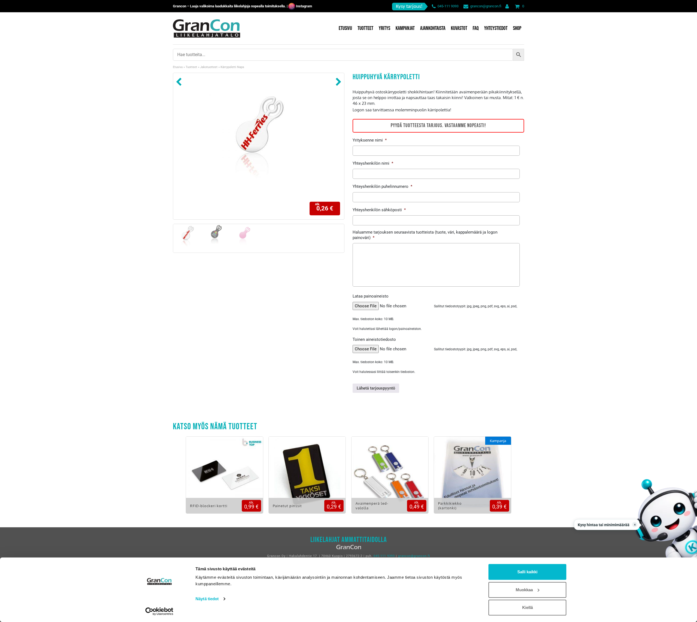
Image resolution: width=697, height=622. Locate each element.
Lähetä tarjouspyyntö (376, 388)
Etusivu (345, 28)
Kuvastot (459, 28)
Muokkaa (524, 589)
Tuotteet (365, 28)
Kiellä (527, 607)
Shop (517, 28)
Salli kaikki (527, 571)
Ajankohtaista (432, 28)
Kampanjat (405, 28)
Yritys (384, 28)
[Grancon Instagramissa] (291, 6)
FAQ (476, 28)
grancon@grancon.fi (485, 6)
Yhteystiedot (496, 28)
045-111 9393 (448, 6)
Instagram (304, 6)
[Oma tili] (506, 6)
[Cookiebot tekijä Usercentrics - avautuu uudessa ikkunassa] (159, 611)
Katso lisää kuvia (224, 478)
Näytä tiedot (207, 598)
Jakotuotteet (209, 67)
